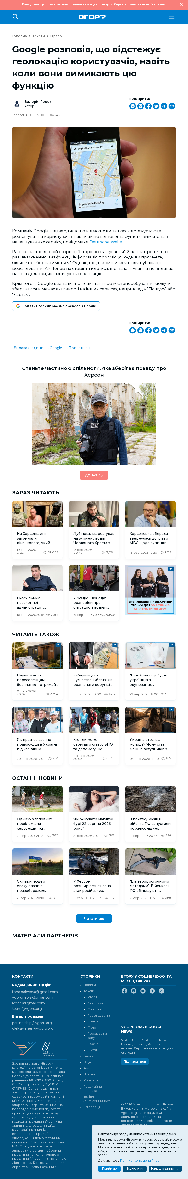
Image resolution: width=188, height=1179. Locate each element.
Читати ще (94, 918)
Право (56, 36)
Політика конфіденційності (95, 1099)
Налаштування (162, 1168)
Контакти (91, 1080)
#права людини (28, 348)
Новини (90, 985)
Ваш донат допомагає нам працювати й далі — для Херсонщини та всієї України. (94, 4)
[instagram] (133, 993)
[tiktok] (161, 993)
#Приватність (78, 348)
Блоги (89, 1056)
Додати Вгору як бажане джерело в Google (59, 306)
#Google (54, 348)
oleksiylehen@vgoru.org (33, 1028)
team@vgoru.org (27, 1009)
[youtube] (143, 993)
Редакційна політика (92, 1089)
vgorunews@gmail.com (32, 997)
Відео (88, 1062)
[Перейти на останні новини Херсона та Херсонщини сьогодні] (93, 17)
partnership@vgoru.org (32, 1023)
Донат (91, 475)
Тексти (38, 36)
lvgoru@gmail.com (28, 1003)
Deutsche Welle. (106, 241)
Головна (19, 36)
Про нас (90, 1074)
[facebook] (124, 993)
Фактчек (94, 1009)
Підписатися (135, 1061)
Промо (93, 1044)
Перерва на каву (97, 1036)
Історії (92, 997)
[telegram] (152, 993)
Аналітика (95, 1003)
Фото (91, 1027)
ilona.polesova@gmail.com (35, 992)
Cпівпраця (92, 1107)
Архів (88, 1068)
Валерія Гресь (38, 101)
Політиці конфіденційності (140, 1160)
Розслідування (99, 1015)
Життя (92, 1050)
